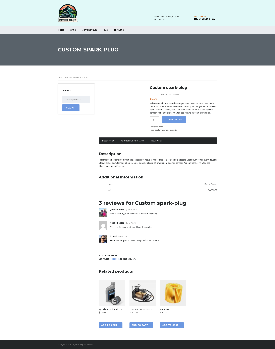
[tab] (108, 140)
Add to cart (176, 119)
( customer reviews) (170, 94)
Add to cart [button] (109, 325)
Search (70, 107)
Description (108, 141)
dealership (159, 130)
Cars (73, 30)
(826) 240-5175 (204, 18)
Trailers (119, 30)
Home (61, 30)
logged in (115, 258)
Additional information (133, 141)
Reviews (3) (156, 141)
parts (174, 130)
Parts (67, 78)
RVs (106, 30)
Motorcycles (90, 30)
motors (168, 130)
